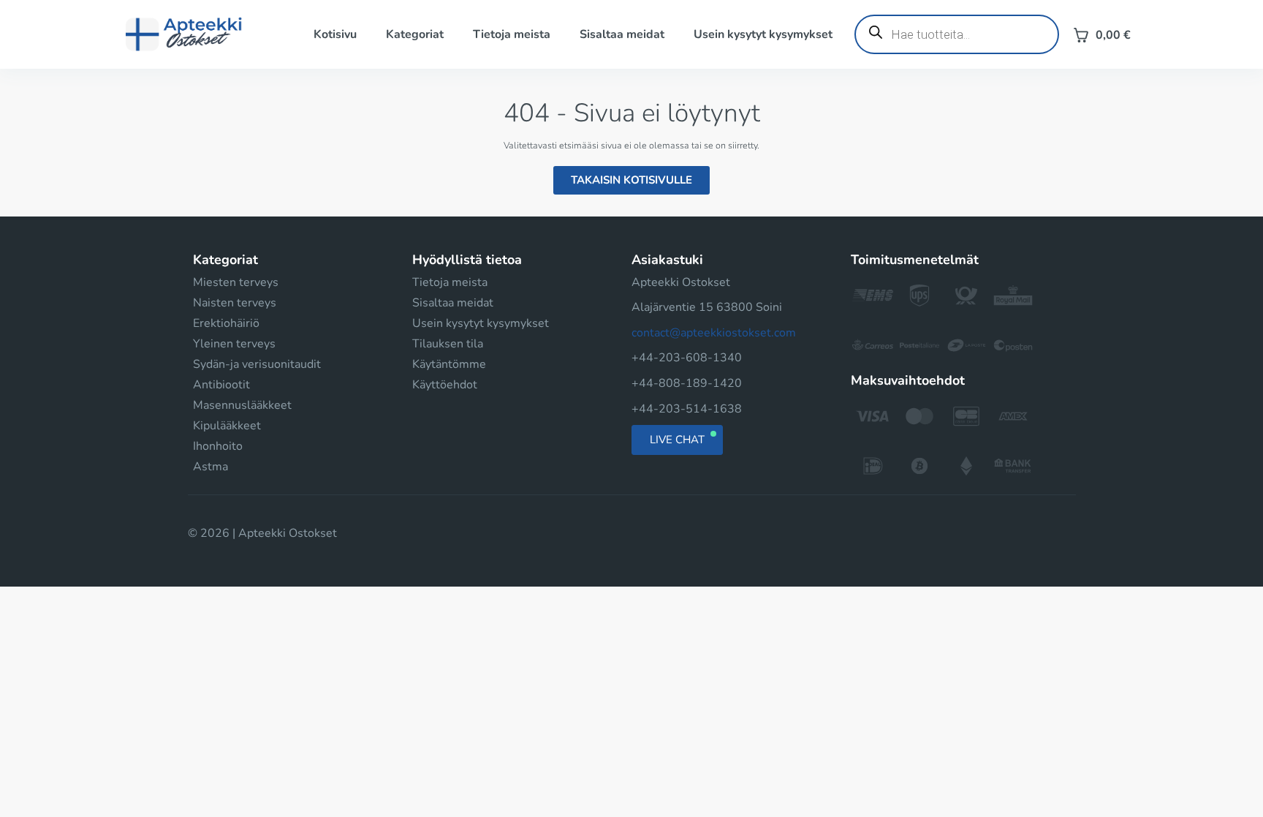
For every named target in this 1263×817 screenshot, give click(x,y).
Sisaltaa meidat (622, 34)
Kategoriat (415, 34)
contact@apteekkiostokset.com (714, 333)
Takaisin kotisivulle (631, 180)
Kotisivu (335, 34)
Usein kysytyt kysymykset (763, 34)
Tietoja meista (511, 34)
